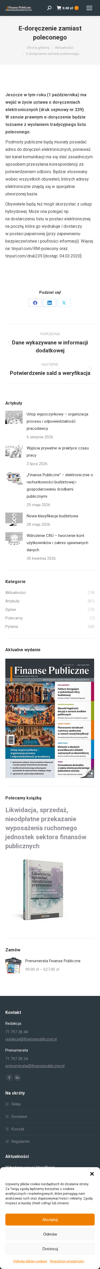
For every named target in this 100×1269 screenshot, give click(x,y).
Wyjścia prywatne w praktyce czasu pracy (58, 452)
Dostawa (19, 1116)
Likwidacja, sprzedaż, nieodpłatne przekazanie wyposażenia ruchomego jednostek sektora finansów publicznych (45, 828)
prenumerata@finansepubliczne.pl (35, 1066)
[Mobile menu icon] (89, 8)
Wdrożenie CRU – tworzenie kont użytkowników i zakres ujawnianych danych (57, 542)
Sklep (16, 1104)
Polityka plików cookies (30, 1261)
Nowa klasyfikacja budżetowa (52, 516)
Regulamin (20, 1141)
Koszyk (17, 1129)
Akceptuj (50, 1219)
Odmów (50, 1234)
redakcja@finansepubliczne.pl (31, 1039)
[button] (92, 1173)
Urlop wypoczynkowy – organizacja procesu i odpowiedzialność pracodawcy (57, 421)
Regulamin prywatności (67, 1261)
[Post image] (14, 417)
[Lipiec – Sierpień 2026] (50, 718)
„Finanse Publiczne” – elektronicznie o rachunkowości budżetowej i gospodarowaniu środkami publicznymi (60, 485)
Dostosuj (50, 1248)
